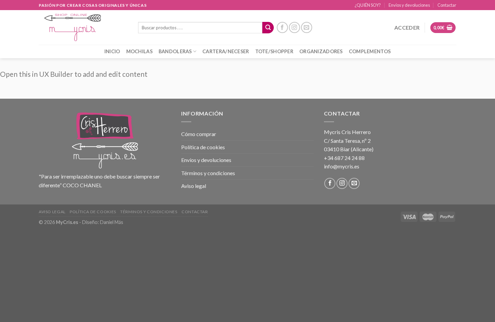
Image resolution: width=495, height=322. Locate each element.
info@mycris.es (341, 166)
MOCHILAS (139, 51)
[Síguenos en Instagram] (294, 27)
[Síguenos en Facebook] (282, 27)
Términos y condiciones (208, 173)
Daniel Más (111, 222)
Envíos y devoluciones (409, 5)
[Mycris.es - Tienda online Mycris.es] (83, 27)
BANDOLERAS (175, 51)
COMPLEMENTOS (370, 51)
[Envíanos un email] (306, 27)
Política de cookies (203, 147)
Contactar (446, 5)
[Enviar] (268, 27)
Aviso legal (193, 186)
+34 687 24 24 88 (344, 158)
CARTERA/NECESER (225, 51)
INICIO (112, 51)
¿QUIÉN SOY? (368, 5)
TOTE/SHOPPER (274, 51)
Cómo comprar (198, 134)
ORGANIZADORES (321, 51)
